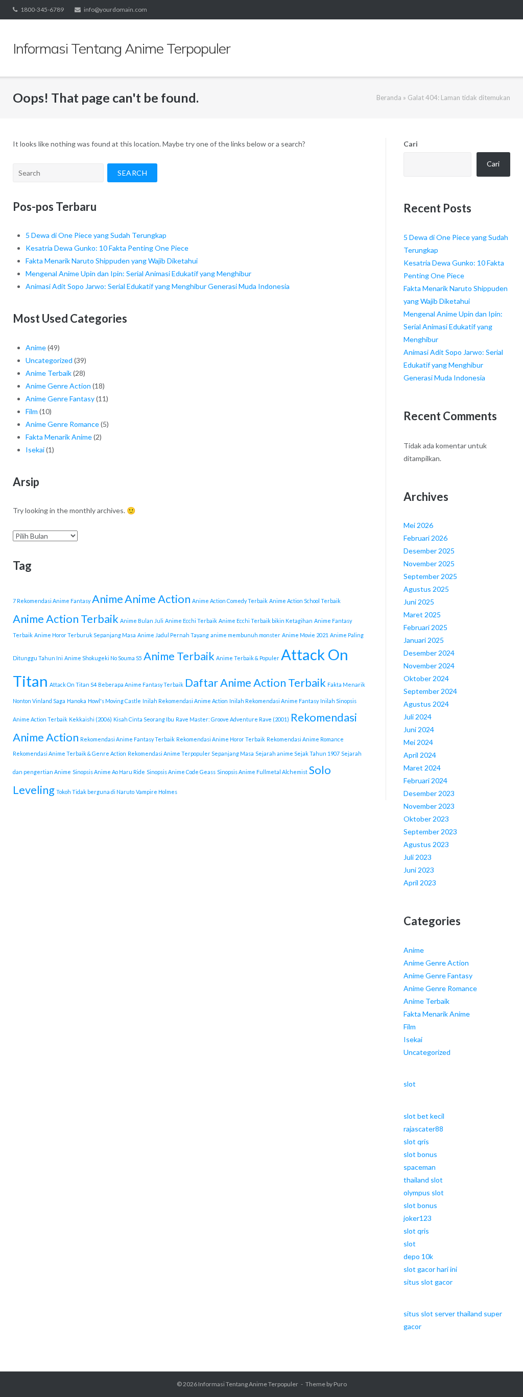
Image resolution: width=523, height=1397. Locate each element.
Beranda (388, 97)
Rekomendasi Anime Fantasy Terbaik (127, 739)
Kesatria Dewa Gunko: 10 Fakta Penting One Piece (107, 248)
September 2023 (430, 831)
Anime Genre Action (58, 385)
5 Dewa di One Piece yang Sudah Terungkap (96, 235)
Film (32, 411)
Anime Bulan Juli (141, 620)
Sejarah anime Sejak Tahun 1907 (297, 753)
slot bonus (420, 1154)
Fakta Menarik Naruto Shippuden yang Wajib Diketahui (112, 260)
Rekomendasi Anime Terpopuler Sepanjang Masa (191, 753)
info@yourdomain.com (115, 9)
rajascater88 (423, 1128)
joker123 (417, 1218)
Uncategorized (49, 360)
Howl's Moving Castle (114, 700)
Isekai (35, 449)
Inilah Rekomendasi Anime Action (185, 700)
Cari (410, 143)
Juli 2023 (417, 857)
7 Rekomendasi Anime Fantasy (51, 600)
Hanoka (76, 700)
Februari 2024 (425, 780)
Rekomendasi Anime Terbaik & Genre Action (69, 753)
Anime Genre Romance (62, 424)
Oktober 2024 (426, 678)
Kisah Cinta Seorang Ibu (143, 719)
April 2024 (419, 755)
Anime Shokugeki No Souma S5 (103, 658)
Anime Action (158, 599)
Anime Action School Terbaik (305, 600)
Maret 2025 (422, 614)
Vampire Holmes (156, 791)
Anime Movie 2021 (305, 635)
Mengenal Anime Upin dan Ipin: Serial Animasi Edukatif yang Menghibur (138, 273)
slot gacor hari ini (430, 1269)
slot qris (416, 1141)
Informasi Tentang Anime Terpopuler (248, 1384)
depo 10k (418, 1256)
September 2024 (430, 691)
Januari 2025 (423, 640)
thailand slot (423, 1179)
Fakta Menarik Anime (59, 436)
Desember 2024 (429, 652)
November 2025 (429, 563)
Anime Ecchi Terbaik (191, 620)
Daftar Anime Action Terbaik (255, 682)
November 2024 (429, 665)
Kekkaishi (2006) (90, 719)
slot (409, 1083)
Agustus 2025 (426, 589)
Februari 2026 (425, 538)
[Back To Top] (497, 1372)
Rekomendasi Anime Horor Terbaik (220, 739)
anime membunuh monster (245, 635)
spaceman (419, 1167)
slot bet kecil (423, 1116)
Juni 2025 (418, 601)
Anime (36, 347)
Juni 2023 (418, 869)
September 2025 (430, 576)
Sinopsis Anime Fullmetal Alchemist (262, 771)
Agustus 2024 (426, 704)
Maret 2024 (422, 767)
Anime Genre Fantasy (60, 398)
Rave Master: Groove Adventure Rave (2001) (232, 719)
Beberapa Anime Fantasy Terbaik (140, 684)
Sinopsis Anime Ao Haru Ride (109, 771)
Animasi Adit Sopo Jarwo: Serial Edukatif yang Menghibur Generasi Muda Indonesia (158, 286)
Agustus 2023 (426, 844)
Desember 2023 (429, 793)
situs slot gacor (428, 1282)
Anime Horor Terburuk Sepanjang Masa (85, 635)
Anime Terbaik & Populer (247, 658)
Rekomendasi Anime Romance (305, 739)
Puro (340, 1384)
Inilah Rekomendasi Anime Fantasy (274, 700)
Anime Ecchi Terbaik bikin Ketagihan (266, 620)
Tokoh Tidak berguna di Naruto (95, 791)
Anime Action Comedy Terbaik (230, 600)
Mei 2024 (418, 742)
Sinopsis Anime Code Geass (181, 771)
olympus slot (423, 1192)
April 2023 (419, 882)
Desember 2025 (429, 550)
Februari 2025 (425, 627)
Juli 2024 (417, 716)
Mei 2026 (418, 525)
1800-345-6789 (42, 9)
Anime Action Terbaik (65, 618)
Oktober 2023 (426, 818)
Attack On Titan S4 (73, 684)
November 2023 (429, 806)
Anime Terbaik (49, 373)
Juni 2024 (418, 729)
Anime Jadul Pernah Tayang (173, 635)
